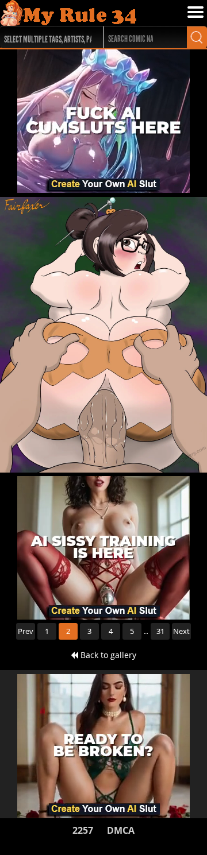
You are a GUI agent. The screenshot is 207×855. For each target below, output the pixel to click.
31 (160, 631)
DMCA (121, 830)
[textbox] (49, 37)
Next (181, 631)
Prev (25, 631)
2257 (82, 830)
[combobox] (46, 37)
